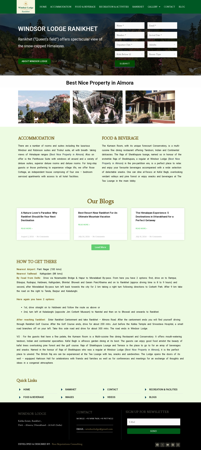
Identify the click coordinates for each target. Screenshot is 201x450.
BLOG (182, 6)
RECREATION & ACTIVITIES (114, 6)
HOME (43, 6)
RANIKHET (138, 6)
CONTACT (169, 6)
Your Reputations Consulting (67, 444)
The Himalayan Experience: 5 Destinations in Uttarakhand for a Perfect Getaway (154, 216)
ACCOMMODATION (60, 6)
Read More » (27, 229)
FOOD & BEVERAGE (85, 6)
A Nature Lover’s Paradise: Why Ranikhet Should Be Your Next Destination (39, 216)
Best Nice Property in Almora (66, 154)
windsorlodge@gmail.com (99, 429)
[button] (154, 6)
